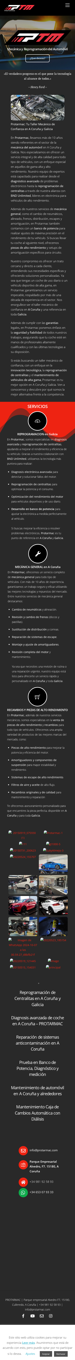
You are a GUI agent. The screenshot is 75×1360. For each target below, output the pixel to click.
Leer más (28, 1343)
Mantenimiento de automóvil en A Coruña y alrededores (37, 1091)
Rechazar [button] (60, 1353)
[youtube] (32, 1315)
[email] (42, 1315)
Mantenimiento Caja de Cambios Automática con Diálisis (37, 1113)
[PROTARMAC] (19, 11)
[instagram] (51, 1315)
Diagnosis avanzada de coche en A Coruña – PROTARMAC (37, 1021)
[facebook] (23, 1315)
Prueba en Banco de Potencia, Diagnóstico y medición (37, 1068)
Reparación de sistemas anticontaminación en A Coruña (37, 1043)
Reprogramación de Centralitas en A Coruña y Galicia (37, 998)
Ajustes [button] (30, 1354)
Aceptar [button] (46, 1353)
